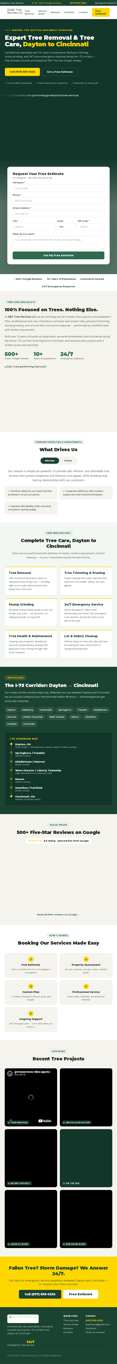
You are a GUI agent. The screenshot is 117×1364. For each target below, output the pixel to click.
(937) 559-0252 (70, 3)
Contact (83, 12)
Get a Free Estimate (60, 71)
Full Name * (19, 182)
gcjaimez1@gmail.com (98, 1324)
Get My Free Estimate (58, 255)
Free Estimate (100, 12)
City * (15, 221)
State (60, 221)
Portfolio (69, 12)
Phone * (17, 195)
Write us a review (95, 1332)
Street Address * (22, 208)
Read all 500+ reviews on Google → (58, 914)
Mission (50, 460)
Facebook (91, 1328)
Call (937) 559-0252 (22, 71)
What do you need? (24, 234)
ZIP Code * (83, 221)
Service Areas (42, 12)
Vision (68, 460)
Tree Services (29, 12)
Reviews (55, 12)
